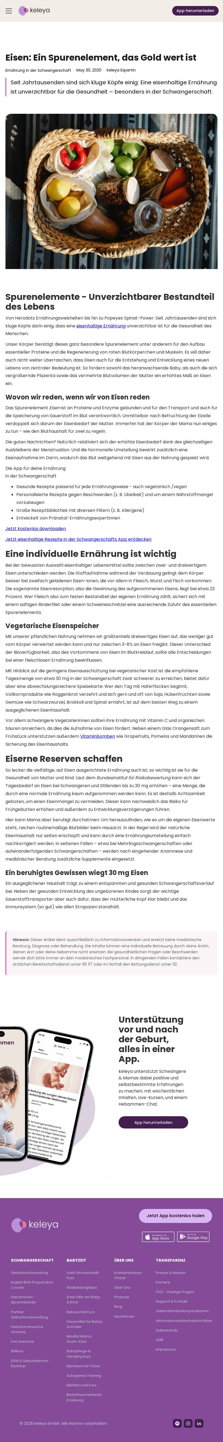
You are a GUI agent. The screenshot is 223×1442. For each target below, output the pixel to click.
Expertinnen (124, 1316)
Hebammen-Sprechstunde (23, 1299)
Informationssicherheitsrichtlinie (184, 1320)
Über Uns (122, 1287)
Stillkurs (17, 1351)
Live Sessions (22, 1341)
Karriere (163, 1282)
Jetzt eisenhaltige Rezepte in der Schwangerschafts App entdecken (78, 539)
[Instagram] (188, 1423)
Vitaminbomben (97, 736)
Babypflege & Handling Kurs (79, 1354)
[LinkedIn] (199, 1423)
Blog (118, 1306)
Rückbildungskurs (82, 1287)
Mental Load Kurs (82, 1385)
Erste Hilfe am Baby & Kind (83, 1299)
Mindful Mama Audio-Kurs (79, 1339)
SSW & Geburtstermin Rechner (29, 1363)
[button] (9, 10)
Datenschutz (167, 1330)
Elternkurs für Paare (83, 1366)
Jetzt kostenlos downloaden (35, 529)
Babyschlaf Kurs (81, 1312)
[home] (33, 11)
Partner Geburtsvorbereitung (29, 1314)
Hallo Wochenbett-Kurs (83, 1275)
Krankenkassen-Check (128, 1275)
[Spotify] (177, 1423)
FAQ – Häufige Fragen (175, 1291)
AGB (159, 1339)
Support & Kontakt (171, 1301)
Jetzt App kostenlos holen (176, 1216)
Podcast (121, 1297)
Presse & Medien (171, 1272)
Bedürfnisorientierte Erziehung (84, 1397)
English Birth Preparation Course (32, 1285)
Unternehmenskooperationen (182, 1311)
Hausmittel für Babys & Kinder (85, 1324)
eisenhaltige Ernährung (101, 326)
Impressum (166, 1349)
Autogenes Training (84, 1375)
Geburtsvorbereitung (29, 1272)
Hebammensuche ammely (27, 1329)
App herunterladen (195, 10)
